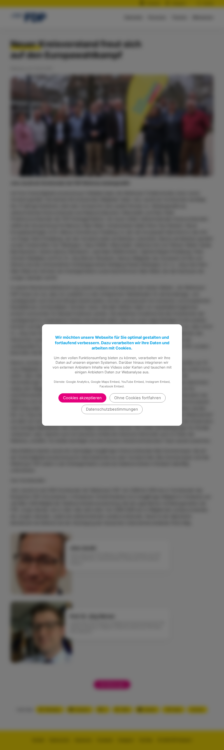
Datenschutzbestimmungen (112, 409)
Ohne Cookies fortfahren (137, 397)
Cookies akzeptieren (82, 397)
